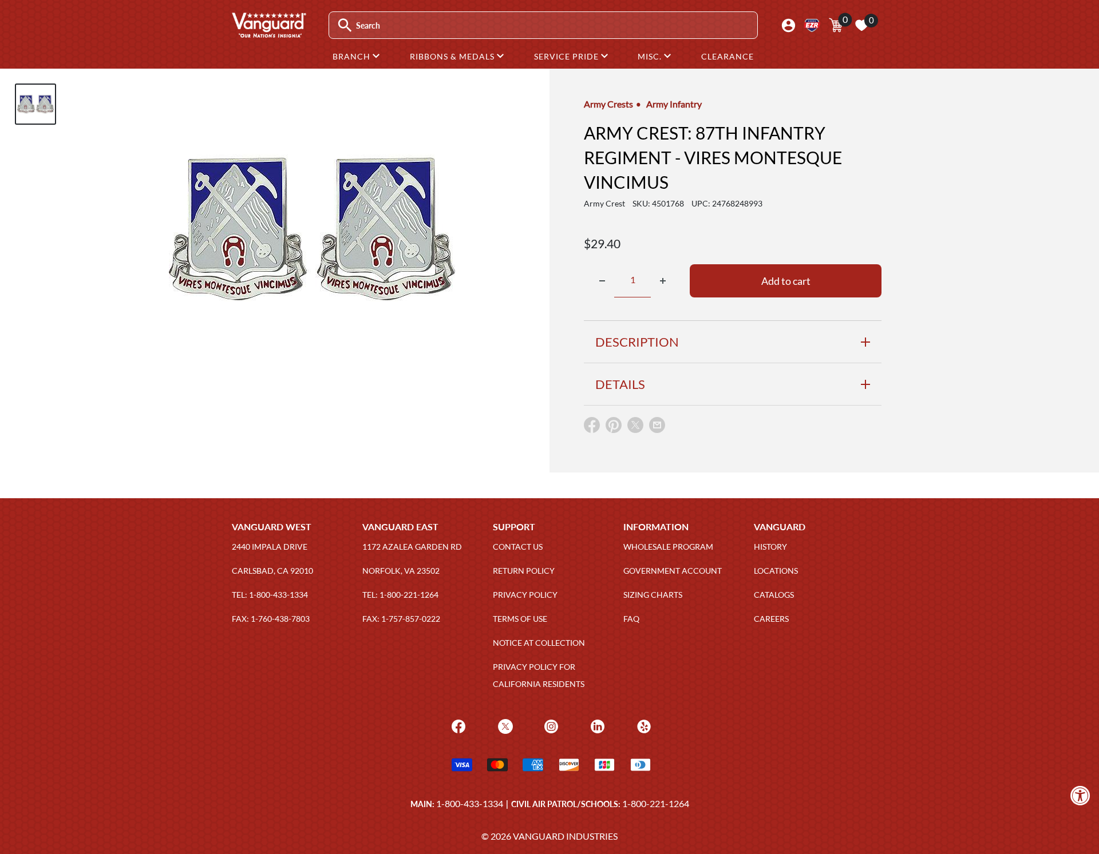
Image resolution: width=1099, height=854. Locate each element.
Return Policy (524, 570)
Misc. (651, 56)
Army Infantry (674, 103)
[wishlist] (861, 25)
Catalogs (774, 594)
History (770, 546)
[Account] (788, 25)
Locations (776, 570)
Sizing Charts (652, 594)
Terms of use (520, 618)
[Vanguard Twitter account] (504, 725)
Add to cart (786, 281)
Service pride (567, 56)
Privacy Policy (525, 594)
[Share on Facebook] (592, 427)
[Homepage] (268, 34)
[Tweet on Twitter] (635, 427)
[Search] (345, 25)
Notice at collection (539, 643)
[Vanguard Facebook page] (457, 725)
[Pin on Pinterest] (614, 427)
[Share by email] (657, 425)
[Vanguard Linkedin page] (596, 725)
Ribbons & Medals (453, 56)
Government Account (672, 570)
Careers (771, 618)
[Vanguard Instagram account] (549, 725)
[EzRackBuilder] (812, 25)
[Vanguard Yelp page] (642, 725)
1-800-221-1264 (655, 803)
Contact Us (518, 546)
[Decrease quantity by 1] (602, 280)
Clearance (727, 56)
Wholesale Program (668, 546)
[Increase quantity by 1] (663, 280)
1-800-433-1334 (469, 803)
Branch (353, 56)
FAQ (631, 618)
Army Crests (608, 103)
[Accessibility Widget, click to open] (1080, 795)
